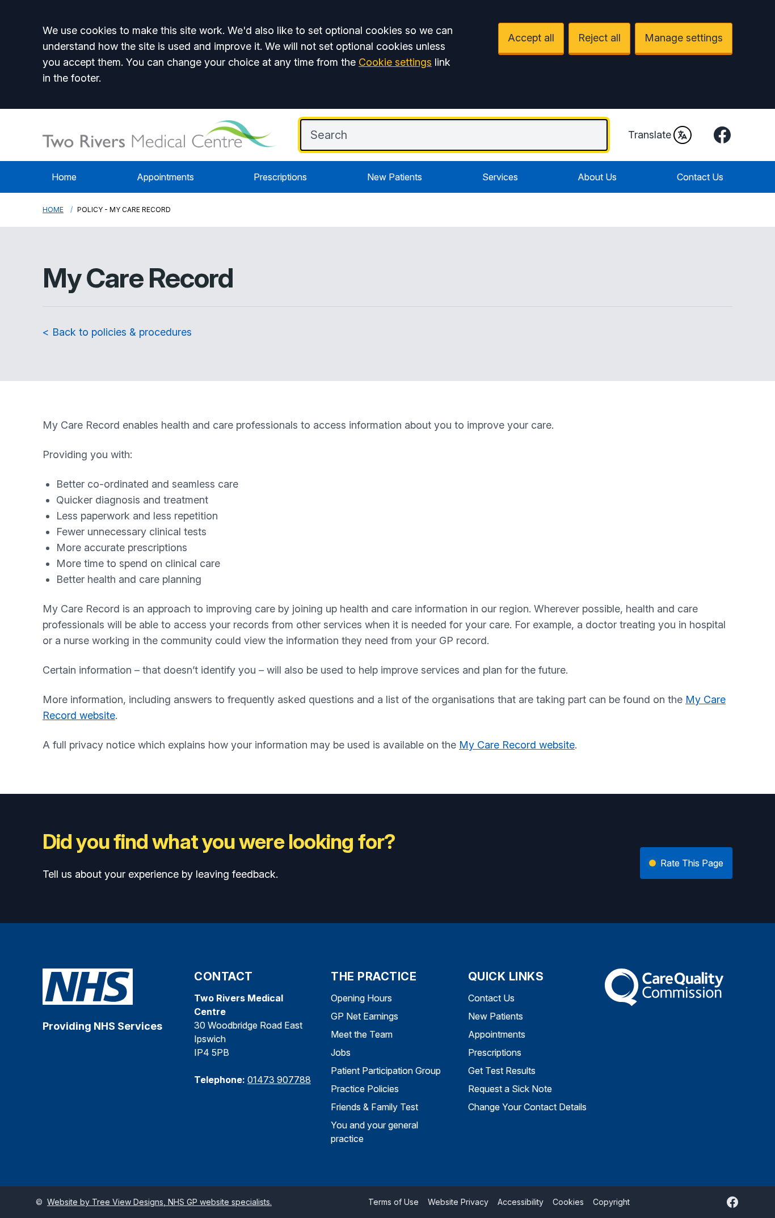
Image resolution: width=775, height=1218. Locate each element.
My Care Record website (517, 745)
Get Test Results (502, 1070)
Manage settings (684, 38)
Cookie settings (395, 62)
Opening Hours (361, 998)
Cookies (568, 1202)
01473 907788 (279, 1079)
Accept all (531, 38)
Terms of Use (393, 1202)
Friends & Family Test (374, 1107)
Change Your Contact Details (527, 1107)
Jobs (341, 1052)
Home (64, 177)
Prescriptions (280, 177)
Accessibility (521, 1202)
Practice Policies (365, 1088)
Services (500, 177)
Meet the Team (362, 1034)
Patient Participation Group (386, 1070)
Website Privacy (458, 1202)
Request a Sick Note (510, 1088)
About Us (597, 177)
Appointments (165, 177)
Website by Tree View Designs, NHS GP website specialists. (159, 1202)
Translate (649, 135)
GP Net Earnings (364, 1016)
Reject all (599, 38)
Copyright (611, 1202)
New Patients (394, 177)
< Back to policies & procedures (117, 332)
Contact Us (700, 177)
